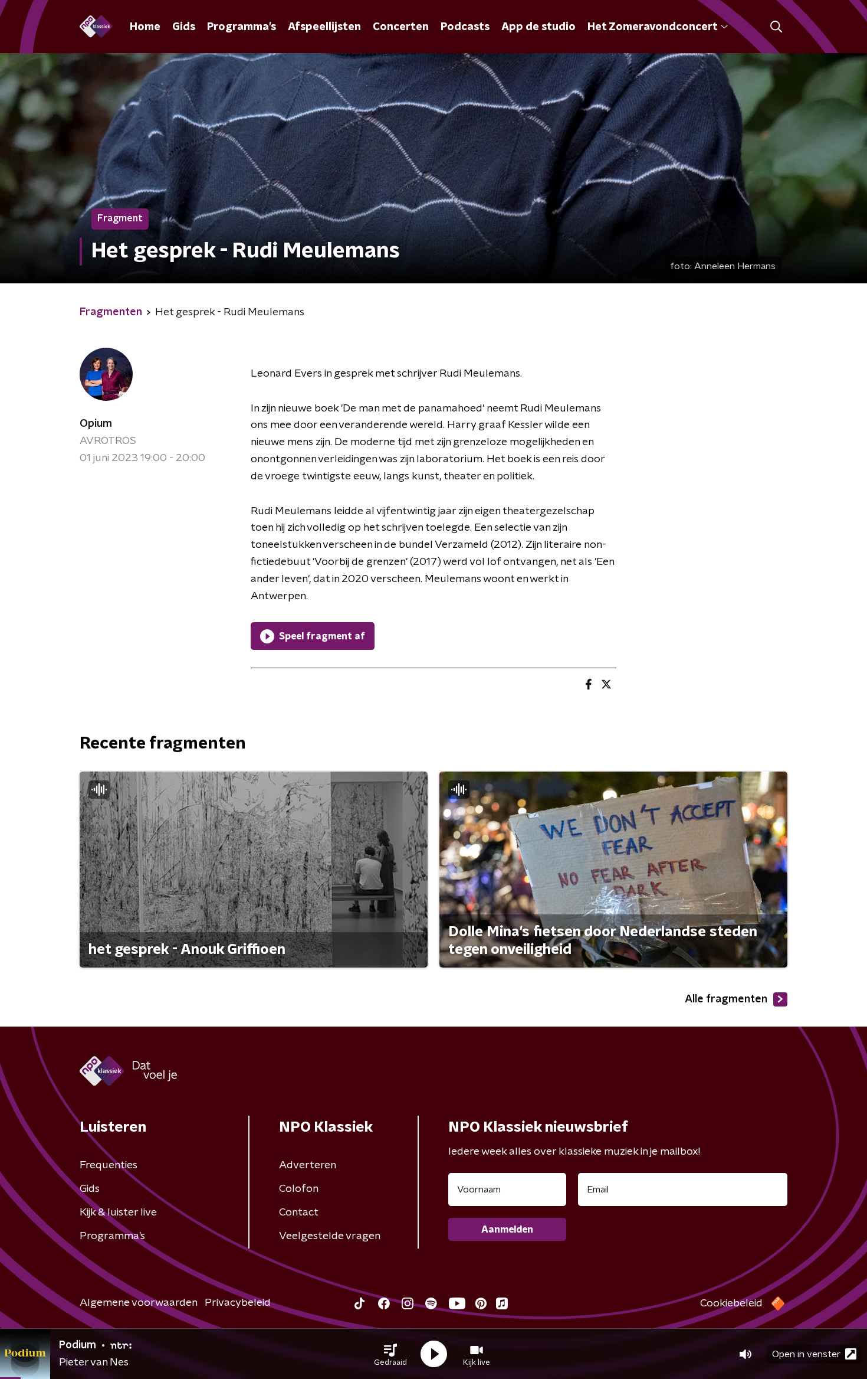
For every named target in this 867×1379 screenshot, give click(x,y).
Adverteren (307, 1165)
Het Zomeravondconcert (652, 27)
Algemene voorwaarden (139, 1303)
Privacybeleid (238, 1303)
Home (145, 27)
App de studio (538, 27)
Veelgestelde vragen (329, 1236)
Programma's (241, 27)
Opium (96, 424)
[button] (390, 1354)
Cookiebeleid (731, 1303)
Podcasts (465, 27)
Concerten (401, 27)
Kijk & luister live (118, 1212)
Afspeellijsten (324, 27)
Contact (298, 1212)
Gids (183, 27)
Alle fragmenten (726, 999)
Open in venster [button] (806, 1354)
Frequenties (108, 1165)
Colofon (298, 1189)
